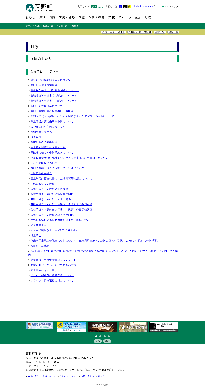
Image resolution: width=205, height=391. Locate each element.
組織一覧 (160, 32)
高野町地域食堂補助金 (44, 85)
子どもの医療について (44, 163)
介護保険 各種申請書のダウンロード (53, 260)
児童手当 (36, 235)
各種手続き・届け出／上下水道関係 (52, 214)
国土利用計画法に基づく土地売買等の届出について (61, 178)
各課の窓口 (33, 376)
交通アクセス (49, 376)
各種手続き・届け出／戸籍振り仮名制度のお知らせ (61, 204)
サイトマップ (171, 6)
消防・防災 (57, 17)
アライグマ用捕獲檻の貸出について (52, 280)
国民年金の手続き (41, 173)
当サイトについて (68, 376)
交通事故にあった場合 (44, 270)
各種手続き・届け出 (113, 32)
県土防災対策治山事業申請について (52, 121)
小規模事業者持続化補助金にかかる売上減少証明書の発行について (71, 157)
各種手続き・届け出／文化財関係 (51, 199)
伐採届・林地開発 (41, 245)
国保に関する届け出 (43, 183)
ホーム (29, 26)
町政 (148, 17)
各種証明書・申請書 (139, 32)
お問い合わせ (87, 376)
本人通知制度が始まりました (48, 147)
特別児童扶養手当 (41, 132)
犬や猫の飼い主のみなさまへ (48, 126)
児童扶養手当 (39, 225)
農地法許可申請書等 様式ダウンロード (54, 95)
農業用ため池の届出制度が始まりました (55, 90)
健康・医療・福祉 (82, 17)
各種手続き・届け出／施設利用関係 (52, 194)
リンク (101, 376)
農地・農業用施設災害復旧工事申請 (52, 111)
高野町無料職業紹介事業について (51, 80)
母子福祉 (36, 137)
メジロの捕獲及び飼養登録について (52, 275)
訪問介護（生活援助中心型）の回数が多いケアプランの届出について (72, 116)
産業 (138, 17)
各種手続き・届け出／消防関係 (49, 189)
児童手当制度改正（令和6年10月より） (54, 230)
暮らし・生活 (36, 17)
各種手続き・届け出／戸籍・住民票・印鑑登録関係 (61, 209)
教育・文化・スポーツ (115, 17)
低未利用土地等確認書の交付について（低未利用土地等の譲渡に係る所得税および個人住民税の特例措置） (95, 240)
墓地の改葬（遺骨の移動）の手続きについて (57, 168)
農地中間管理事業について (47, 106)
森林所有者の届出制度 (44, 142)
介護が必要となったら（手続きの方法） (55, 265)
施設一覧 (173, 32)
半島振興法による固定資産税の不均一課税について (61, 220)
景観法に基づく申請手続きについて (52, 152)
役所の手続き (49, 26)
